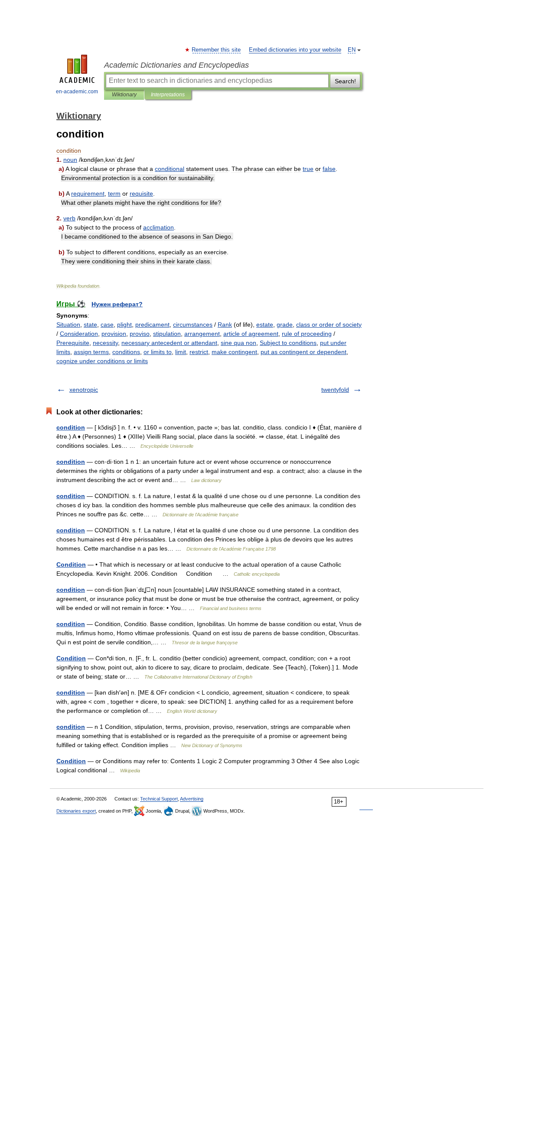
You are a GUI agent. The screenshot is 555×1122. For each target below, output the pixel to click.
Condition (71, 564)
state (90, 324)
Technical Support (159, 798)
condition (70, 427)
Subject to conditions (288, 342)
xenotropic (83, 389)
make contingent (234, 351)
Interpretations (168, 95)
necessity (105, 342)
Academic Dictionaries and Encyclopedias (176, 65)
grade (285, 324)
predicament (152, 324)
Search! (345, 81)
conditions (126, 351)
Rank (225, 324)
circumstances (192, 324)
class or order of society (329, 324)
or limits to (158, 351)
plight (124, 324)
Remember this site (217, 50)
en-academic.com (77, 92)
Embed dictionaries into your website (295, 50)
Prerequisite (72, 342)
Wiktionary (124, 95)
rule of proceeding (307, 333)
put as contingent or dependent (303, 351)
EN (352, 50)
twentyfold (335, 389)
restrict (198, 351)
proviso (140, 333)
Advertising (191, 798)
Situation (68, 324)
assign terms (91, 351)
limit (180, 351)
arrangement (202, 333)
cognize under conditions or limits (102, 361)
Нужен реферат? (117, 304)
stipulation (167, 333)
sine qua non (238, 342)
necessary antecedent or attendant (169, 342)
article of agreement (250, 333)
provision (113, 333)
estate (264, 324)
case (107, 324)
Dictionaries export (76, 811)
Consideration (79, 333)
